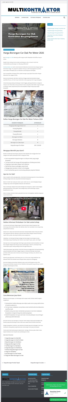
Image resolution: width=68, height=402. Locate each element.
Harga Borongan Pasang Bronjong (54, 30)
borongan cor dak (9, 57)
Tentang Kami (46, 17)
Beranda (17, 17)
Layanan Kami (24, 17)
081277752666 (34, 389)
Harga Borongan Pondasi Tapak (12, 362)
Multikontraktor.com (7, 67)
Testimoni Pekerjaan (35, 17)
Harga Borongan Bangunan (9, 49)
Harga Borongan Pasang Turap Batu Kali (56, 28)
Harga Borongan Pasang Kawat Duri (55, 32)
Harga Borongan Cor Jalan (37, 362)
